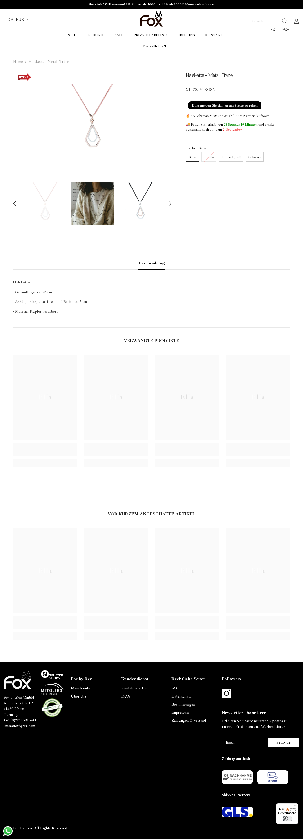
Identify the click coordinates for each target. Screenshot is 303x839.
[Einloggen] (296, 21)
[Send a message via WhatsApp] (7, 831)
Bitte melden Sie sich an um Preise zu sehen (225, 105)
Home (18, 61)
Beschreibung (151, 263)
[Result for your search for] (283, 21)
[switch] (287, 818)
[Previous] (14, 203)
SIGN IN (284, 743)
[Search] (270, 21)
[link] (45, 449)
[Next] (170, 203)
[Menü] (295, 806)
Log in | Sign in (280, 29)
